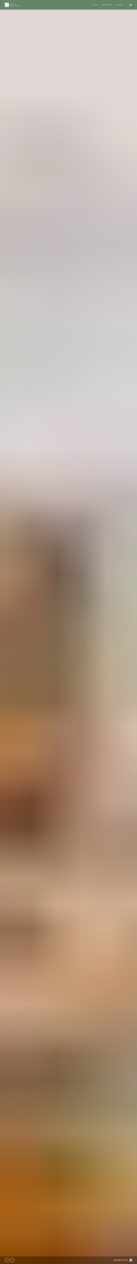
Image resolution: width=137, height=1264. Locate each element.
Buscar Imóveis (106, 5)
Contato (119, 5)
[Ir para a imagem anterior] (7, 1260)
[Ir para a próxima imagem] (12, 1260)
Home (95, 5)
